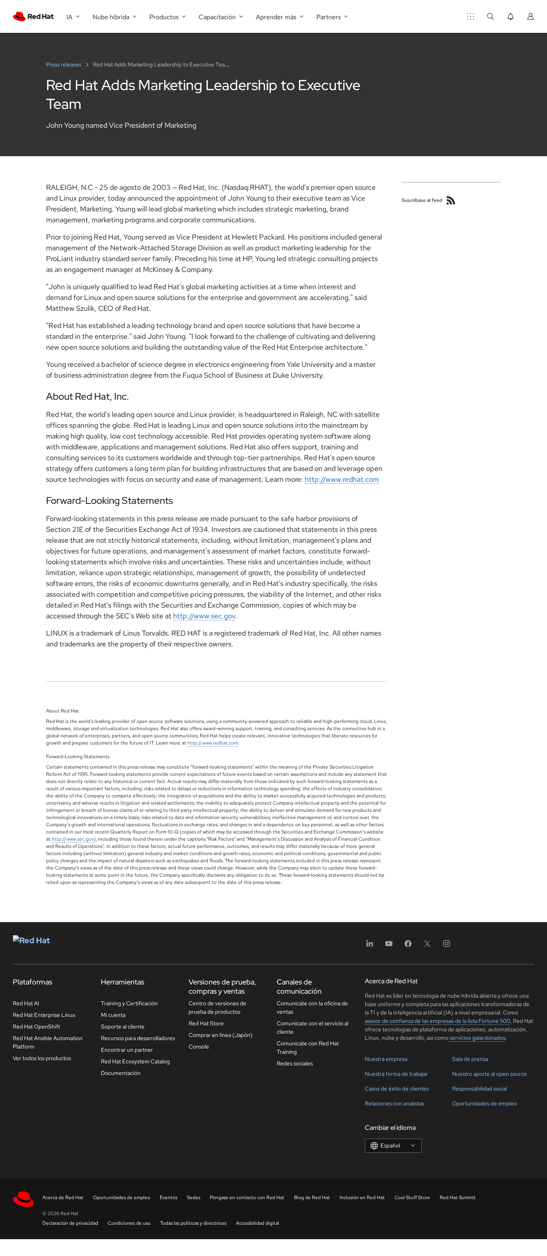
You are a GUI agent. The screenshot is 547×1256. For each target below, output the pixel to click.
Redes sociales (295, 1063)
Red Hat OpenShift (36, 1026)
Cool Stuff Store (412, 1197)
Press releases (64, 64)
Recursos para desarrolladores (138, 1038)
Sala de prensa (470, 1059)
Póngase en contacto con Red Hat (247, 1197)
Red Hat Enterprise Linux (44, 1014)
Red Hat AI (26, 1003)
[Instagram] (446, 946)
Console (199, 1046)
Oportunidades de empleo (484, 1103)
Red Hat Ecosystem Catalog (135, 1061)
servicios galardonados (477, 1037)
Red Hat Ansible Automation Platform (47, 1042)
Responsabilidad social (479, 1088)
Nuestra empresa (386, 1059)
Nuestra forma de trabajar (396, 1073)
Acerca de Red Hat (62, 1197)
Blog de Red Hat (312, 1197)
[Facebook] (408, 946)
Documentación (121, 1073)
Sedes (193, 1197)
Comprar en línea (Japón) (221, 1035)
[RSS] (451, 200)
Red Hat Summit (458, 1197)
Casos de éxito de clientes (397, 1088)
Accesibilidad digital (257, 1223)
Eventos (168, 1197)
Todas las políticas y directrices (193, 1223)
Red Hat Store (206, 1023)
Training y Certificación (129, 1003)
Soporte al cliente (123, 1026)
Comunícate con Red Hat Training (308, 1047)
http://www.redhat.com (342, 479)
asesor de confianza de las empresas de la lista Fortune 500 (437, 1021)
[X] (427, 946)
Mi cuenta (113, 1014)
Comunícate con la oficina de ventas (312, 1007)
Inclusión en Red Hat (362, 1197)
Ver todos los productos (42, 1058)
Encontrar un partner (127, 1049)
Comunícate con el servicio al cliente (312, 1027)
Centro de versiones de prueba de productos (217, 1007)
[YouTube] (389, 946)
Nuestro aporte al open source (489, 1073)
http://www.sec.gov (204, 615)
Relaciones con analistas (394, 1103)
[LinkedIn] (369, 946)
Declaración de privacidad (70, 1223)
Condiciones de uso (129, 1223)
